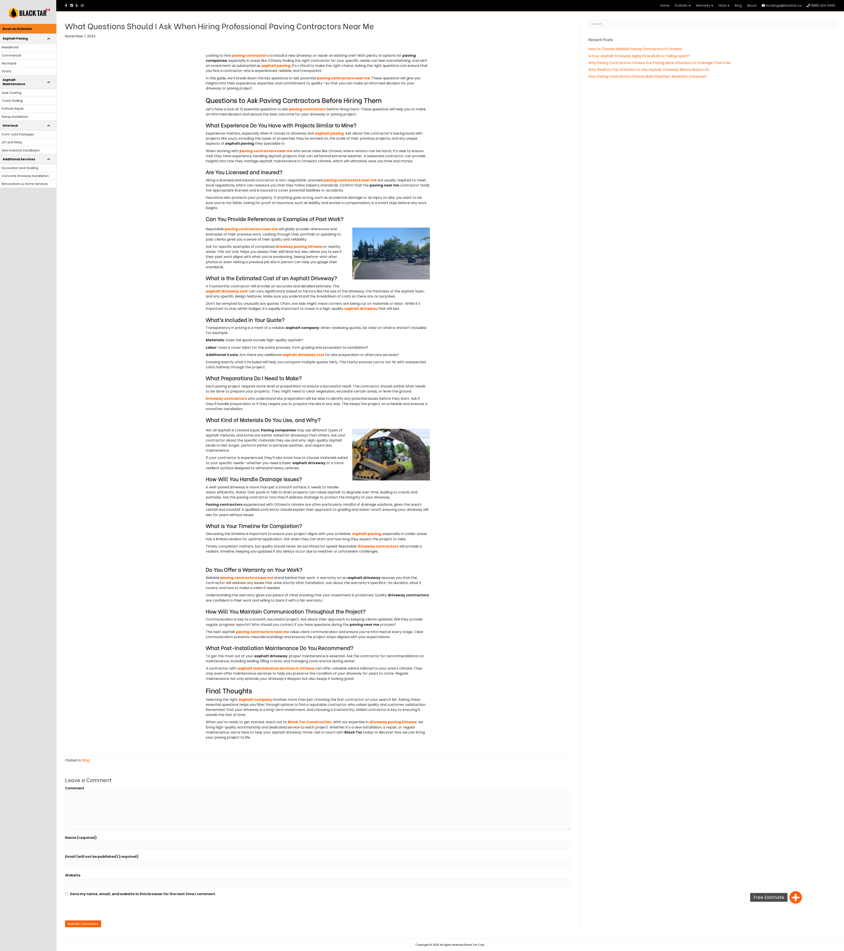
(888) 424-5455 (822, 5)
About (752, 5)
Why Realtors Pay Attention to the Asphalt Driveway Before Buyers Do (648, 69)
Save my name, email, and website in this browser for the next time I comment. (143, 893)
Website (72, 875)
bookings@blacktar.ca (783, 5)
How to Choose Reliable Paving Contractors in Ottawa (635, 48)
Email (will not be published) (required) (101, 856)
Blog (738, 5)
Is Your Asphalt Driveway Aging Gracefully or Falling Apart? (639, 55)
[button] (795, 897)
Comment (74, 788)
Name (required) (81, 837)
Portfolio (681, 5)
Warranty (703, 5)
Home (664, 5)
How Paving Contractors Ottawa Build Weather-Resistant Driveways (647, 76)
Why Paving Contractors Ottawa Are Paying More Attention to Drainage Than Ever (659, 62)
